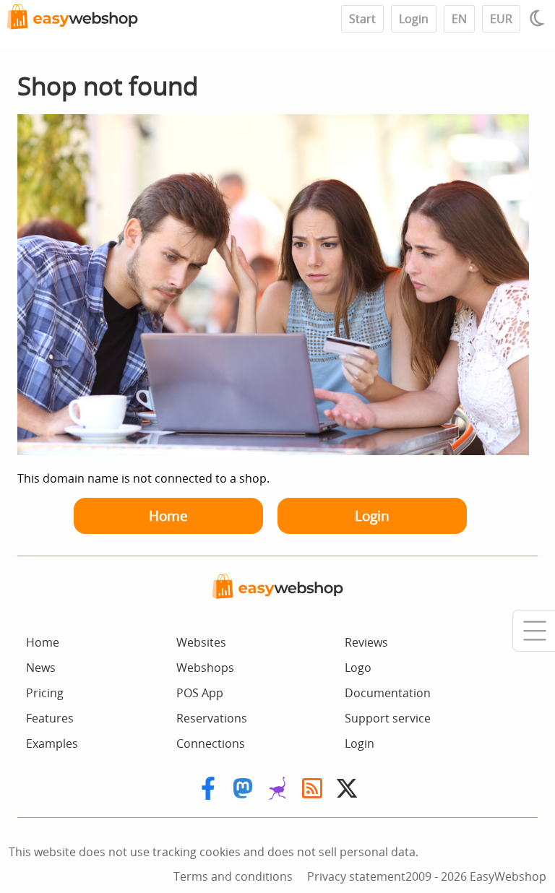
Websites (201, 642)
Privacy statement (356, 876)
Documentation (388, 693)
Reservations (211, 718)
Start (362, 19)
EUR (501, 19)
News (41, 668)
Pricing (45, 693)
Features (50, 718)
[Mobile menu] (533, 631)
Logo (358, 668)
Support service (388, 718)
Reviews (366, 642)
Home (168, 515)
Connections (210, 743)
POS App (199, 693)
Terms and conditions (233, 876)
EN (459, 19)
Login (414, 19)
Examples (52, 743)
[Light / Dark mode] (539, 18)
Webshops (205, 668)
